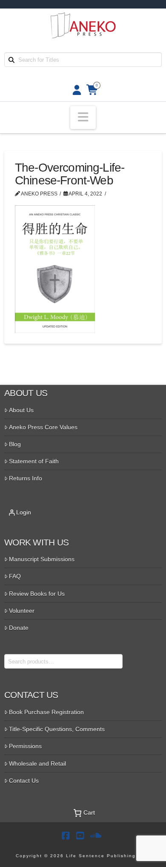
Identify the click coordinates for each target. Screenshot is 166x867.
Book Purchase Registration (46, 712)
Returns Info (25, 478)
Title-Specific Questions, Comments (57, 729)
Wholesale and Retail (37, 763)
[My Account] (74, 90)
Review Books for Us (37, 593)
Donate (19, 627)
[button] (83, 117)
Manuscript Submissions (41, 559)
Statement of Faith (34, 461)
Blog (15, 444)
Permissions (25, 746)
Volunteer (21, 610)
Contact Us (24, 780)
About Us (21, 410)
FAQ (15, 576)
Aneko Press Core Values (43, 427)
